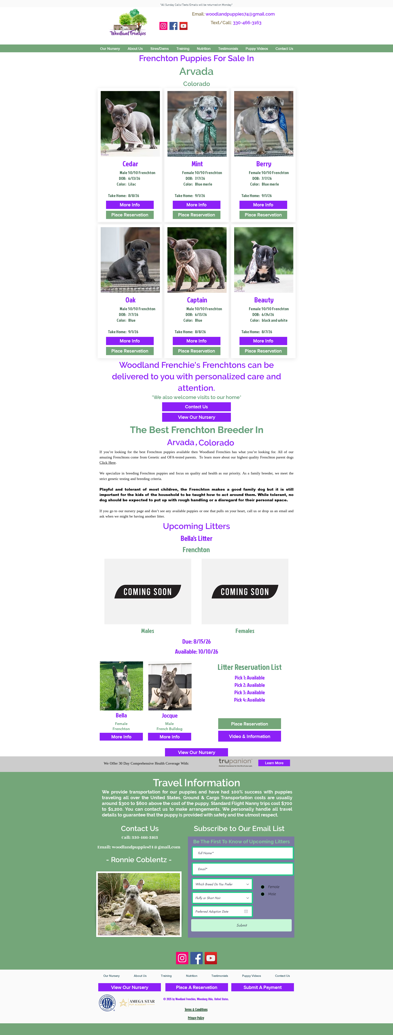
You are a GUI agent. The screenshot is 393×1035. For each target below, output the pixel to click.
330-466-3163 (247, 22)
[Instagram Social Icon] (163, 26)
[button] (130, 205)
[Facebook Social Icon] (173, 26)
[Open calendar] (246, 911)
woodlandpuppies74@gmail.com (240, 14)
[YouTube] (183, 26)
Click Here (107, 463)
